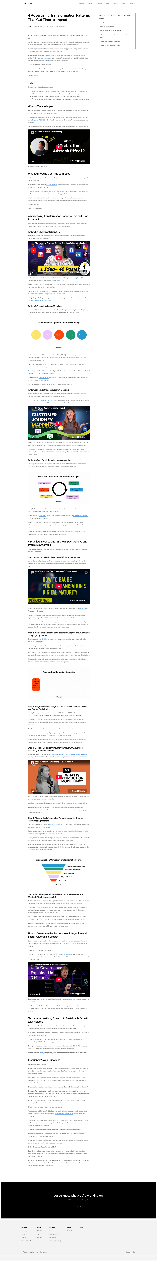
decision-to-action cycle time (51, 639)
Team (123, 3)
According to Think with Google (38, 371)
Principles (115, 3)
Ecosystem (99, 3)
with (67, 754)
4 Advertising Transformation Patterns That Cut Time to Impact (116, 17)
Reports (81, 3)
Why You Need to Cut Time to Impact (110, 30)
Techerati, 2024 (68, 618)
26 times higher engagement (64, 1113)
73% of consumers (45, 400)
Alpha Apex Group (55, 1241)
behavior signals (79, 509)
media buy (82, 608)
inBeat (51, 1231)
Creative (24, 1234)
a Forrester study (44, 907)
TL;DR (102, 22)
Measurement (26, 1241)
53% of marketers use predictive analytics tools (59, 646)
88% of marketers (44, 58)
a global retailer (44, 377)
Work (107, 3)
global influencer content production (39, 300)
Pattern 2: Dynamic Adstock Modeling (111, 45)
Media (23, 1237)
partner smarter (71, 71)
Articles (39, 1237)
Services (90, 3)
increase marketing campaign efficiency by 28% (70, 831)
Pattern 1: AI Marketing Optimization (110, 41)
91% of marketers (51, 185)
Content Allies (53, 1234)
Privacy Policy (131, 1252)
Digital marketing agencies (36, 178)
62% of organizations (67, 954)
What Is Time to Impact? (107, 26)
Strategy (24, 1231)
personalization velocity (54, 824)
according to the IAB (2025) (36, 120)
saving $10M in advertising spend (54, 294)
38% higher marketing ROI (71, 278)
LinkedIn (70, 1231)
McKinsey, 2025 (33, 452)
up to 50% (61, 280)
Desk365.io (42, 515)
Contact (81, 1228)
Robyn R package (50, 733)
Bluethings (52, 1237)
